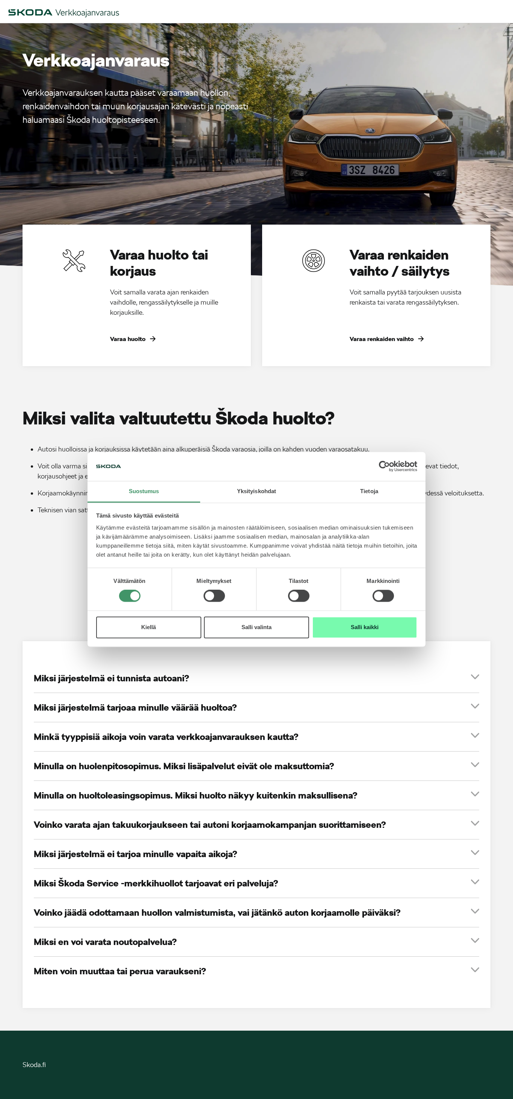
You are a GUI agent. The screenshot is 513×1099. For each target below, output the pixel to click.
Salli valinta (256, 627)
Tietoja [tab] (369, 491)
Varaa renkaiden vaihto (382, 339)
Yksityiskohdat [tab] (256, 491)
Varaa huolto (128, 339)
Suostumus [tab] (144, 491)
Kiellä (148, 627)
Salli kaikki (365, 627)
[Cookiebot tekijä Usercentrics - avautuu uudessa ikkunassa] (384, 466)
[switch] (214, 596)
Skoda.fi (34, 1065)
